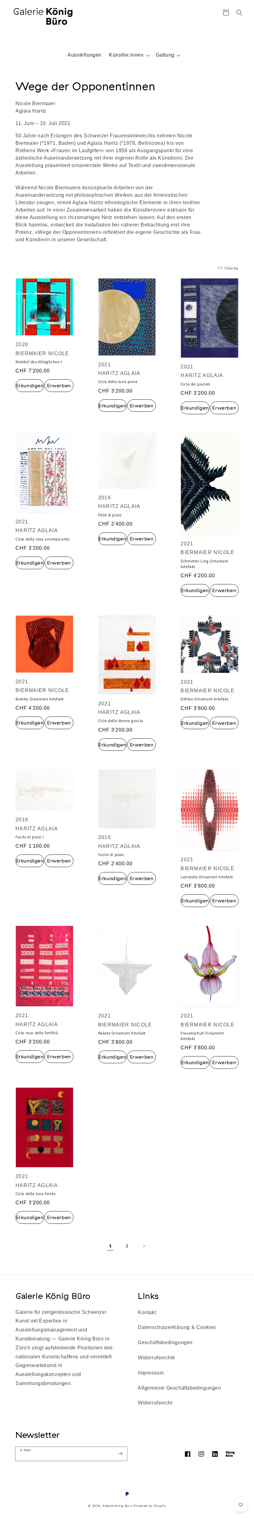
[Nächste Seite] (144, 1246)
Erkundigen (30, 385)
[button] (239, 12)
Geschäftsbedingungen (165, 1342)
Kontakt (147, 1312)
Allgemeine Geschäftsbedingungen (179, 1388)
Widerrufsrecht (155, 1402)
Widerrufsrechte (156, 1357)
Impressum (151, 1372)
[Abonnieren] (120, 1453)
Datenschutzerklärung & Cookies (177, 1327)
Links (148, 1295)
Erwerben (59, 385)
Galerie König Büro (52, 1295)
